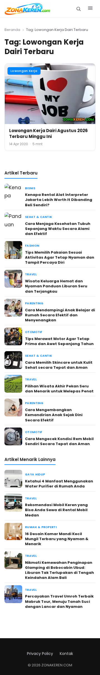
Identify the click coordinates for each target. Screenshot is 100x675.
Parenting (34, 303)
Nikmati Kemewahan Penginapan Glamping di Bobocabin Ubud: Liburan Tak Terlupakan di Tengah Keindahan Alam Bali (59, 570)
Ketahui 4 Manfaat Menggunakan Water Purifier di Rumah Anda (59, 484)
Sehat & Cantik (38, 217)
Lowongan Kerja (24, 71)
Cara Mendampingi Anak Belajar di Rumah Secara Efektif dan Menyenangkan (60, 315)
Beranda (12, 29)
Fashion (32, 246)
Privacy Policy (40, 653)
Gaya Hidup (35, 474)
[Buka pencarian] (78, 9)
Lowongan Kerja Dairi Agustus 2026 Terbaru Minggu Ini (48, 133)
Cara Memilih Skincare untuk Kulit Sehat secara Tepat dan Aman (58, 365)
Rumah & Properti (41, 527)
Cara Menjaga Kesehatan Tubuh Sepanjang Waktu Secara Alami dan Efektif (57, 228)
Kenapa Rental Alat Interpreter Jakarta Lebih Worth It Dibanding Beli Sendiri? (58, 199)
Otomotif (33, 332)
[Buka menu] (90, 9)
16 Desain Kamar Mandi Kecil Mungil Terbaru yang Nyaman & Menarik (56, 539)
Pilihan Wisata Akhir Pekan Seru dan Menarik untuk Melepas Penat (59, 388)
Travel (31, 274)
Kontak (66, 653)
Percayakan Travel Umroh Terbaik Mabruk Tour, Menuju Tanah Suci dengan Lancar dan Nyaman (59, 601)
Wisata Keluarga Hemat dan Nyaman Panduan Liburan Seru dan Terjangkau (56, 286)
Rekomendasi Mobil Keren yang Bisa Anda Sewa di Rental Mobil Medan (56, 510)
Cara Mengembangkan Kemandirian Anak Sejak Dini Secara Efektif (53, 415)
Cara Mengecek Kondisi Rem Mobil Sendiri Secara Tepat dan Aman (59, 441)
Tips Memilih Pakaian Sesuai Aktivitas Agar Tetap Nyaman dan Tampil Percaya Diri (59, 257)
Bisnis (30, 188)
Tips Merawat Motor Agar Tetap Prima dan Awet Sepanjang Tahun (59, 341)
